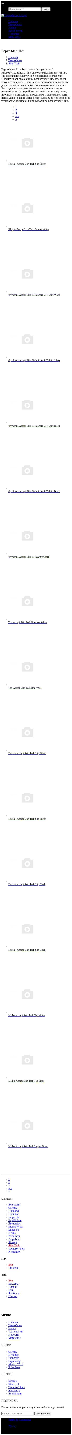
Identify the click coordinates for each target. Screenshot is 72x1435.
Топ (10, 1289)
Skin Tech (14, 63)
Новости (13, 33)
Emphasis (13, 1217)
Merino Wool (15, 1226)
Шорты (12, 1296)
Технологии (15, 30)
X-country (14, 1251)
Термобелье (15, 24)
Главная (13, 21)
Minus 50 (13, 1229)
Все (10, 1264)
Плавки (12, 1286)
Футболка (14, 1293)
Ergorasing (14, 1223)
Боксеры (13, 1283)
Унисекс (13, 1267)
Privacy (12, 1426)
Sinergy (12, 1242)
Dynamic (13, 1213)
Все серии (14, 1204)
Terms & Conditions (19, 1419)
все (17, 116)
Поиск (46, 9)
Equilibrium (14, 1220)
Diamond (13, 1210)
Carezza (12, 1207)
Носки (12, 27)
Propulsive (14, 1239)
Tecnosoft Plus (16, 1248)
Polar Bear (14, 1235)
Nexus (12, 1232)
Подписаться (43, 1413)
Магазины (14, 36)
